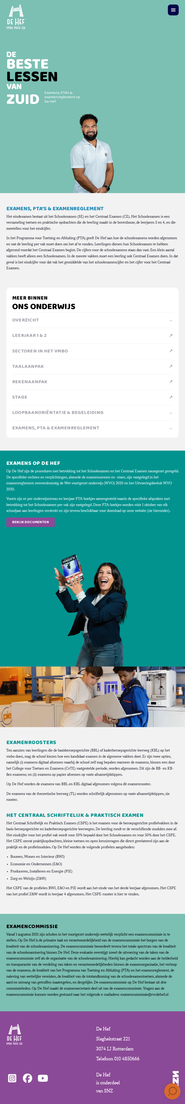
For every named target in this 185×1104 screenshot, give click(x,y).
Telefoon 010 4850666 (117, 1058)
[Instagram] (12, 1078)
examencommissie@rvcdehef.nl (144, 994)
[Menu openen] (173, 10)
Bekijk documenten (30, 522)
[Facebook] (27, 1078)
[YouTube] (43, 1078)
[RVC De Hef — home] (15, 17)
